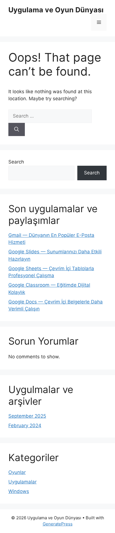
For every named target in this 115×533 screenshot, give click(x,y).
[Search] (16, 129)
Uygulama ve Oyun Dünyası (56, 10)
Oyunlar (17, 472)
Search (16, 162)
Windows (18, 491)
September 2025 (27, 416)
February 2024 (24, 425)
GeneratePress (58, 524)
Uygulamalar (22, 482)
